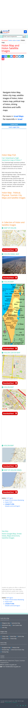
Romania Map (5, 649)
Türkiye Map (5, 636)
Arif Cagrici (10, 498)
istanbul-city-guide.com (11, 664)
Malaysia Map (15, 647)
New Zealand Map (17, 625)
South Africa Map (4, 618)
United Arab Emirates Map (17, 649)
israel (18, 40)
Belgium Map (3, 631)
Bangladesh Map (6, 647)
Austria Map (21, 636)
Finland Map (13, 638)
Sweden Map (5, 638)
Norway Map (5, 652)
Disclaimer (15, 702)
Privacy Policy (8, 702)
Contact (2, 656)
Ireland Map (13, 636)
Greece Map (3, 642)
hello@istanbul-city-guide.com (13, 666)
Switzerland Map (16, 623)
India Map (4, 627)
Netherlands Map (6, 625)
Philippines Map (6, 623)
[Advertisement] (14, 14)
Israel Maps (18, 116)
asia (14, 40)
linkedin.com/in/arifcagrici (12, 506)
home (10, 40)
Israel (20, 119)
